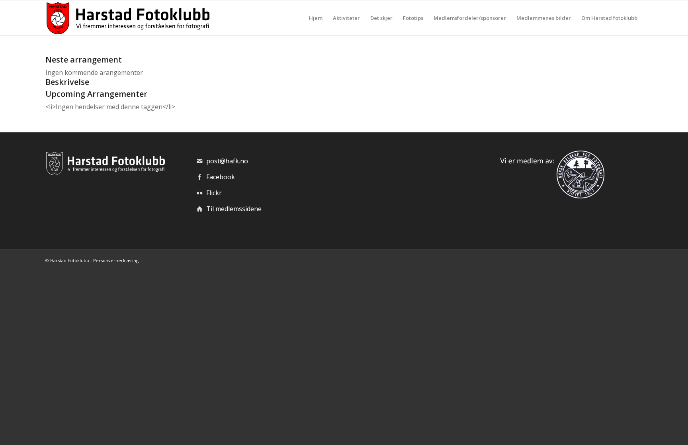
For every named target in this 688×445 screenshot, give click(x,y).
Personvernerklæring (116, 260)
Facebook (220, 177)
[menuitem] (316, 17)
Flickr (214, 192)
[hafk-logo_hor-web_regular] (127, 17)
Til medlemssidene (234, 208)
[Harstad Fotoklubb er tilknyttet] (550, 196)
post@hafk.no (227, 161)
